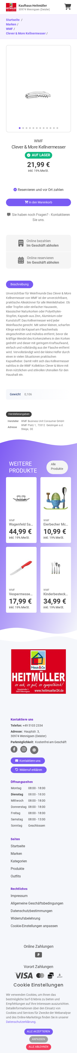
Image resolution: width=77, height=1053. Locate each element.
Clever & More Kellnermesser (26, 33)
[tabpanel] (38, 190)
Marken (11, 24)
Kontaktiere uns (29, 760)
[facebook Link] (14, 750)
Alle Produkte (57, 466)
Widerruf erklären (30, 770)
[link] (30, 7)
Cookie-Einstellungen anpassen (34, 926)
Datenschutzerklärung (21, 1022)
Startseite (18, 846)
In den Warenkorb (40, 202)
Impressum (19, 896)
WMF (9, 29)
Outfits (16, 876)
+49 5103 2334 (33, 725)
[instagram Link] (23, 750)
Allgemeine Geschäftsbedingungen (37, 903)
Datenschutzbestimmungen (31, 911)
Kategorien (19, 861)
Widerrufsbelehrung (25, 918)
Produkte (17, 869)
